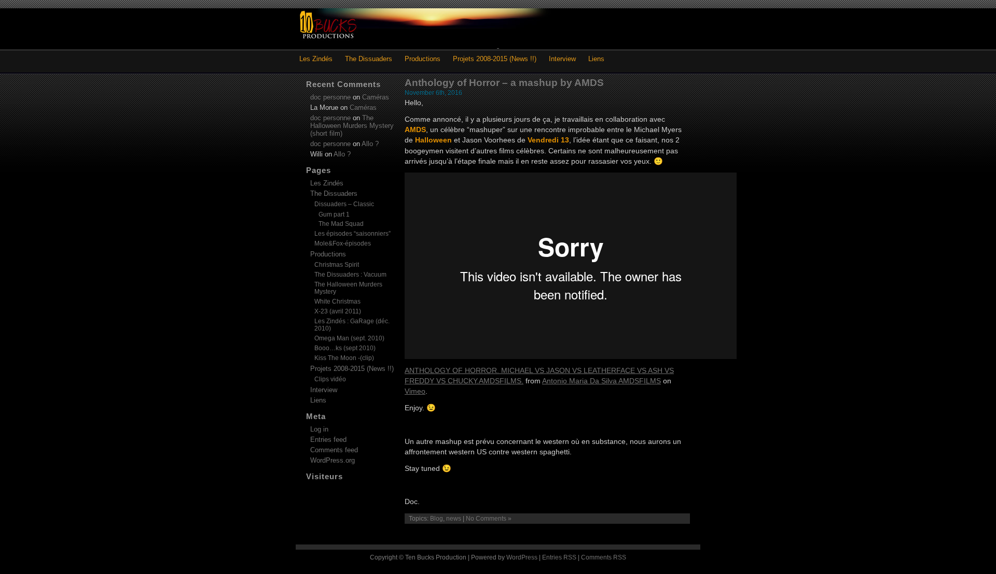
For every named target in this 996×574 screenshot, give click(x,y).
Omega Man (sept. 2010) (349, 338)
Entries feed (328, 439)
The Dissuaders (368, 59)
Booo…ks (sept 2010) (345, 348)
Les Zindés (316, 59)
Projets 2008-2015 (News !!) (494, 59)
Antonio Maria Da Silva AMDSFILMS (601, 381)
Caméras (375, 97)
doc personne (330, 97)
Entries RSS (559, 557)
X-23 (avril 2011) (337, 311)
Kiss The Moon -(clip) (344, 358)
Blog (436, 518)
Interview (562, 59)
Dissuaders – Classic (344, 204)
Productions (422, 59)
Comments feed (334, 450)
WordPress (521, 557)
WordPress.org (332, 460)
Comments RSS (603, 557)
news (453, 518)
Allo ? (370, 144)
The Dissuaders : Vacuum (350, 274)
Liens (596, 59)
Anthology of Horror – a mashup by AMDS (504, 82)
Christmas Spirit (336, 264)
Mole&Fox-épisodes (342, 243)
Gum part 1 (334, 214)
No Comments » (488, 518)
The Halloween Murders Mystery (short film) (352, 125)
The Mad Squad (341, 223)
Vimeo (415, 391)
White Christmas (337, 301)
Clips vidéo (330, 379)
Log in (319, 429)
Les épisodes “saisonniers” (352, 233)
